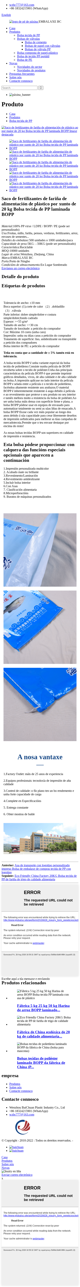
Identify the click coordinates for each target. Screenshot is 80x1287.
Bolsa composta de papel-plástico (37, 52)
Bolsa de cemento (36, 42)
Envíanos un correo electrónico (21, 268)
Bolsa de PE (24, 59)
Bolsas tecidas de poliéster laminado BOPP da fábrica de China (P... (41, 1062)
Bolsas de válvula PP (38, 49)
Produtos (14, 31)
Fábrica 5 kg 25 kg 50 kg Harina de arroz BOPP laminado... (43, 1008)
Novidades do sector (29, 66)
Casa (12, 28)
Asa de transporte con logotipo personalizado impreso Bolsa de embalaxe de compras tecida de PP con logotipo (36, 869)
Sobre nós (15, 77)
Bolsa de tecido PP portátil (33, 56)
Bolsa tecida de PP (28, 35)
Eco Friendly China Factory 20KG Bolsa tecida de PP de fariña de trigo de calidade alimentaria (39, 877)
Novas (13, 63)
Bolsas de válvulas (28, 38)
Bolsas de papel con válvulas (42, 45)
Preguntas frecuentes (22, 73)
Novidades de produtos (31, 70)
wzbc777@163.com (21, 4)
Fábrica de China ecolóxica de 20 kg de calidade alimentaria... (43, 1034)
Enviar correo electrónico (17, 1174)
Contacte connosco (21, 80)
